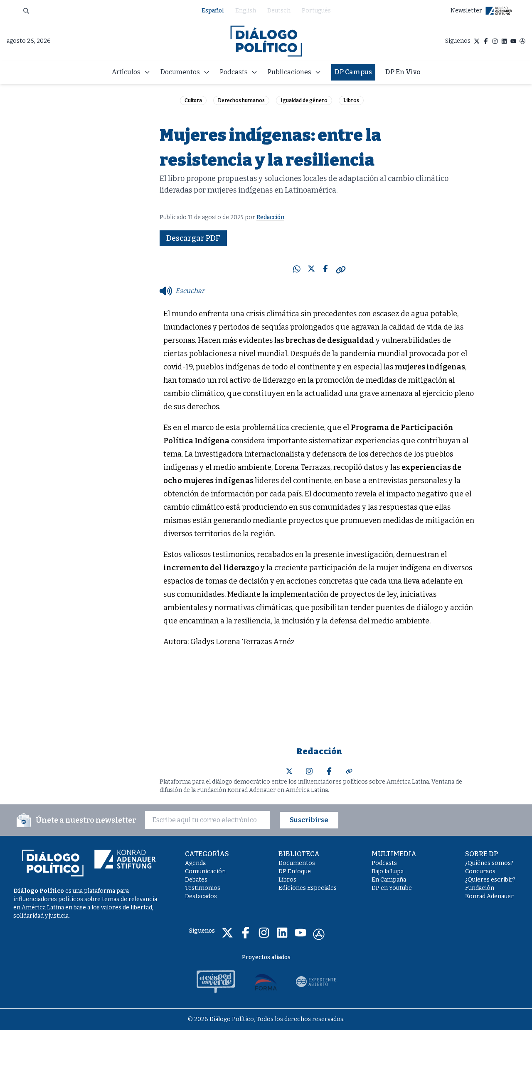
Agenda (195, 863)
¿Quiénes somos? (489, 863)
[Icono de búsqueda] (26, 11)
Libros (351, 100)
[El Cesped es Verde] (216, 981)
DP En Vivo (403, 72)
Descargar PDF (193, 238)
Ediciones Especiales (307, 888)
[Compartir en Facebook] (325, 270)
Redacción (270, 217)
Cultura (193, 100)
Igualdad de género (304, 100)
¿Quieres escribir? (490, 879)
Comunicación (205, 871)
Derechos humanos (241, 100)
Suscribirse (309, 820)
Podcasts (384, 863)
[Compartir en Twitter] (311, 270)
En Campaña (389, 879)
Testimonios (202, 888)
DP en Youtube (392, 888)
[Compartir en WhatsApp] (297, 270)
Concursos (480, 871)
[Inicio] (266, 41)
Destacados (201, 896)
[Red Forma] (266, 981)
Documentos (296, 863)
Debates (196, 879)
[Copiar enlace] (341, 270)
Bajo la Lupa (388, 871)
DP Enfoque (294, 871)
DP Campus (353, 72)
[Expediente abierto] (316, 981)
